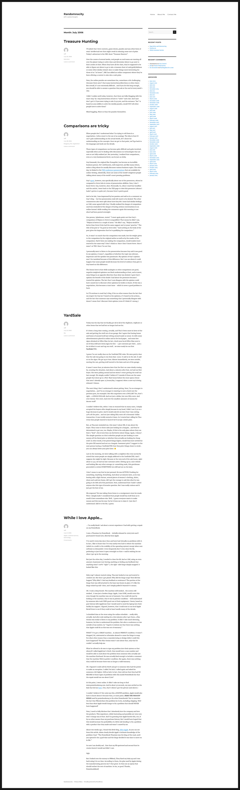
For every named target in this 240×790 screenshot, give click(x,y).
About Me (161, 14)
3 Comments (68, 540)
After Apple (124, 730)
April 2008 (153, 116)
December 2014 (154, 89)
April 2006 (153, 154)
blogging (66, 143)
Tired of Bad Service (160, 65)
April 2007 (153, 132)
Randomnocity (74, 14)
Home (152, 14)
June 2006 (153, 152)
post (92, 181)
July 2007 (152, 128)
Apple (65, 535)
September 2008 (154, 106)
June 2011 (152, 97)
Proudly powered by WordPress (93, 782)
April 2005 (153, 162)
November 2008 (154, 103)
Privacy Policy (78, 782)
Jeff (65, 54)
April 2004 (153, 169)
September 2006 (154, 146)
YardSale (72, 315)
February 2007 (154, 136)
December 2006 (154, 140)
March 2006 (153, 156)
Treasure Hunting (81, 41)
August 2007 (153, 126)
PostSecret (153, 48)
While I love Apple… (83, 517)
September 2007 (154, 124)
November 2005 (154, 158)
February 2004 (154, 173)
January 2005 (154, 165)
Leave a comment (69, 62)
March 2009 (153, 99)
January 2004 (154, 175)
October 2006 (154, 144)
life (71, 143)
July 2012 (152, 91)
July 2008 (152, 110)
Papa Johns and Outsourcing (158, 46)
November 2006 (154, 142)
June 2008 (153, 112)
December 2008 (154, 101)
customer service (73, 535)
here (100, 688)
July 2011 (152, 95)
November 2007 (154, 122)
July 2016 (152, 87)
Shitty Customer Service (157, 50)
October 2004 (154, 167)
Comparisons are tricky (86, 126)
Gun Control (162, 63)
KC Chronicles (154, 67)
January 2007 (154, 138)
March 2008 (153, 118)
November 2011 (154, 93)
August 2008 (153, 108)
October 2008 (154, 105)
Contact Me (171, 14)
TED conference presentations (113, 170)
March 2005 (153, 163)
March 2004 (153, 171)
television (67, 59)
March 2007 (153, 134)
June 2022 (153, 81)
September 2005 (154, 160)
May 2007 (152, 130)
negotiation (76, 143)
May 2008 (152, 114)
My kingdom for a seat (166, 67)
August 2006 (153, 148)
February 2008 (154, 120)
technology (67, 537)
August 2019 (153, 83)
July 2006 (152, 150)
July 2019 (152, 85)
